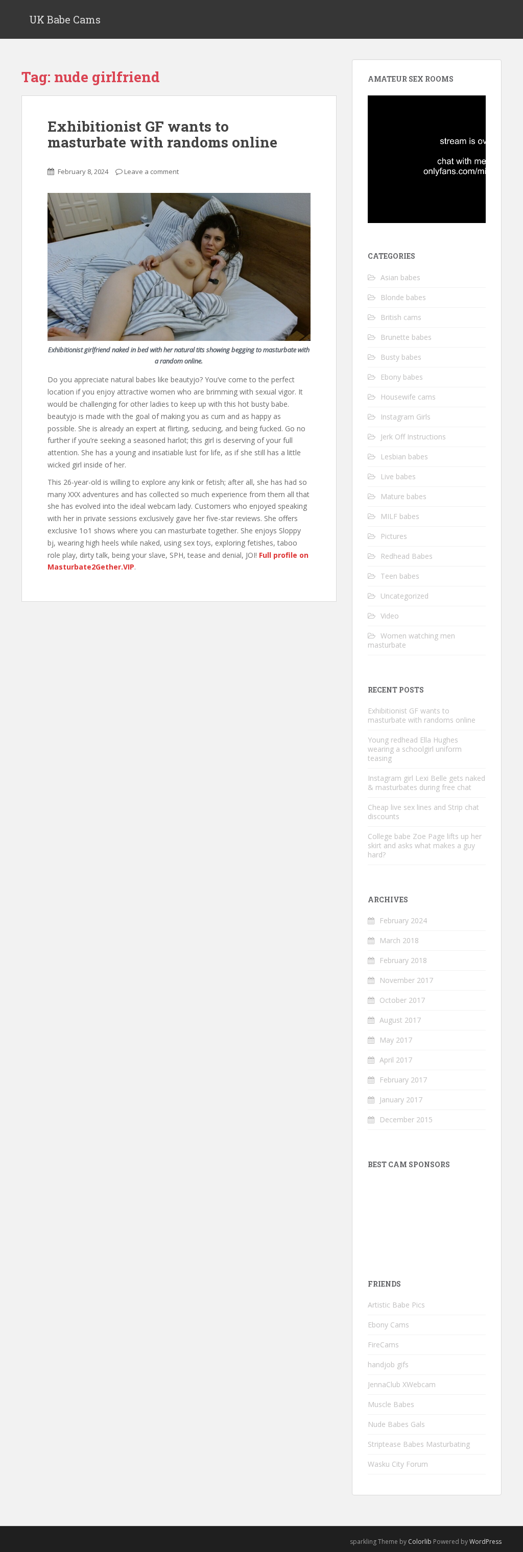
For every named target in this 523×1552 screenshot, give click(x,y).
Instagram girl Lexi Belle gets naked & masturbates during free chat (426, 782)
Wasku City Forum (398, 1464)
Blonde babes (403, 297)
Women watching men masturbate (411, 640)
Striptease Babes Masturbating (419, 1444)
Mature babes (403, 496)
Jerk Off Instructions (413, 436)
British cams (401, 317)
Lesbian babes (404, 456)
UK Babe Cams (65, 19)
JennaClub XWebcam (402, 1384)
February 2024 (403, 920)
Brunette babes (406, 337)
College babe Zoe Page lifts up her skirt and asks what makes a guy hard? (425, 845)
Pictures (394, 536)
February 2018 (403, 960)
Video (390, 616)
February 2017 (403, 1080)
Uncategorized (405, 596)
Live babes (398, 476)
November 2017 (406, 980)
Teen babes (400, 576)
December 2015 (406, 1119)
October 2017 (402, 1000)
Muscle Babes (391, 1404)
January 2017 (400, 1099)
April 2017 (395, 1060)
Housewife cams (408, 397)
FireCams (383, 1344)
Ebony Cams (388, 1324)
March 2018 (399, 940)
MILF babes (400, 516)
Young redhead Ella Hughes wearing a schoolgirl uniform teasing (415, 749)
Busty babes (401, 357)
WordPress (485, 1541)
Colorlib (420, 1541)
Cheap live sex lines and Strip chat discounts (423, 811)
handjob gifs (388, 1364)
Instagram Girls (406, 417)
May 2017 (395, 1040)
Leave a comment (151, 171)
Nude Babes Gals (396, 1424)
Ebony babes (402, 377)
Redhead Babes (407, 556)
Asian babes (400, 277)
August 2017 (400, 1020)
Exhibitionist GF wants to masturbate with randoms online (162, 134)
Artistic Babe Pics (396, 1305)
